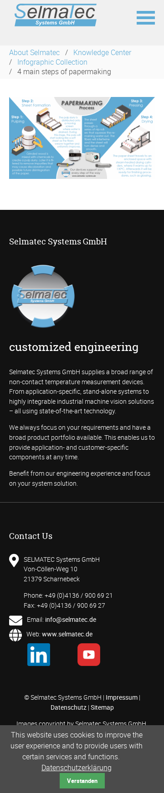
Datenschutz (69, 707)
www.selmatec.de (67, 634)
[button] (146, 17)
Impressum (122, 697)
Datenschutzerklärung (76, 767)
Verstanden (82, 781)
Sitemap (102, 707)
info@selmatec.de (70, 619)
